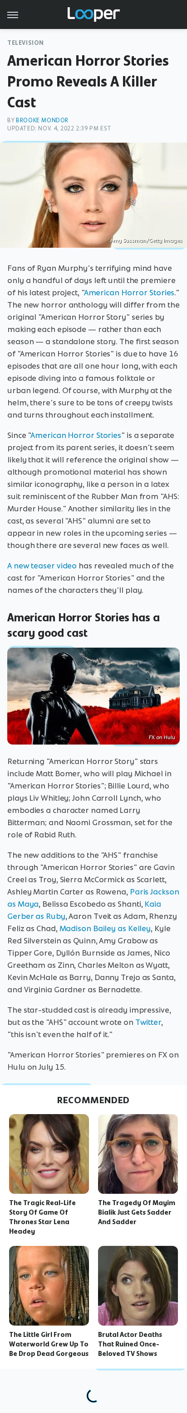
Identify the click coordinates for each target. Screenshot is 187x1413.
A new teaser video (42, 565)
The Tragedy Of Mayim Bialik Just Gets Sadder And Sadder (136, 1212)
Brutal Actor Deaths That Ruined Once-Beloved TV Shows (130, 1344)
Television (25, 43)
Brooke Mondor (42, 120)
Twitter (148, 1022)
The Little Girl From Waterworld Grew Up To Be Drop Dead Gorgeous (49, 1344)
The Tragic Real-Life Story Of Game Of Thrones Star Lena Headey (42, 1216)
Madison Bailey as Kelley (105, 928)
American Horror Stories (129, 292)
